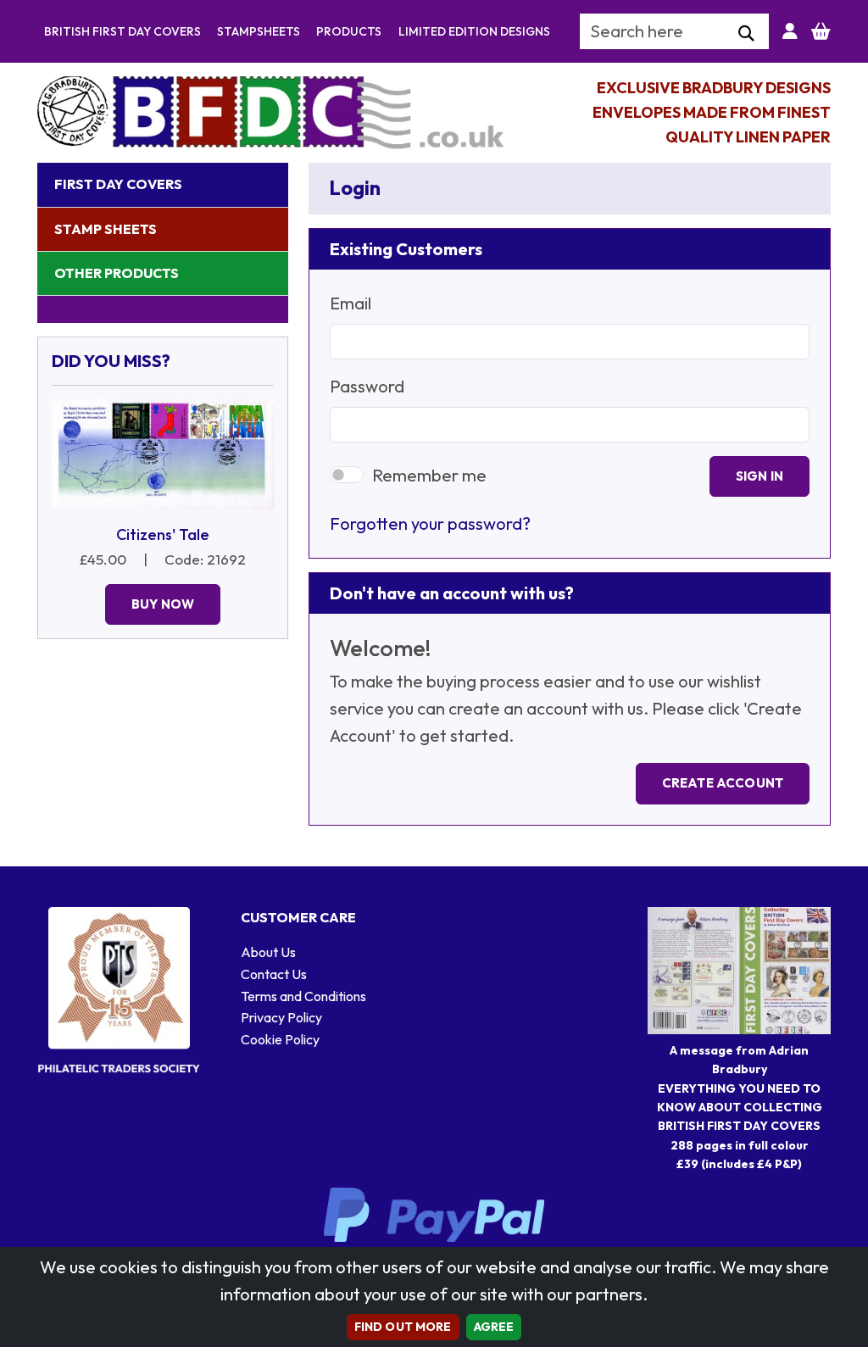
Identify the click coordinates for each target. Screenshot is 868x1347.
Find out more (403, 1326)
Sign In (759, 476)
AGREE (494, 1326)
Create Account (722, 783)
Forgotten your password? (430, 523)
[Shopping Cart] (821, 31)
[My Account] (790, 31)
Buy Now (162, 604)
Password (367, 386)
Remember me (429, 475)
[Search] (746, 34)
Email (350, 303)
